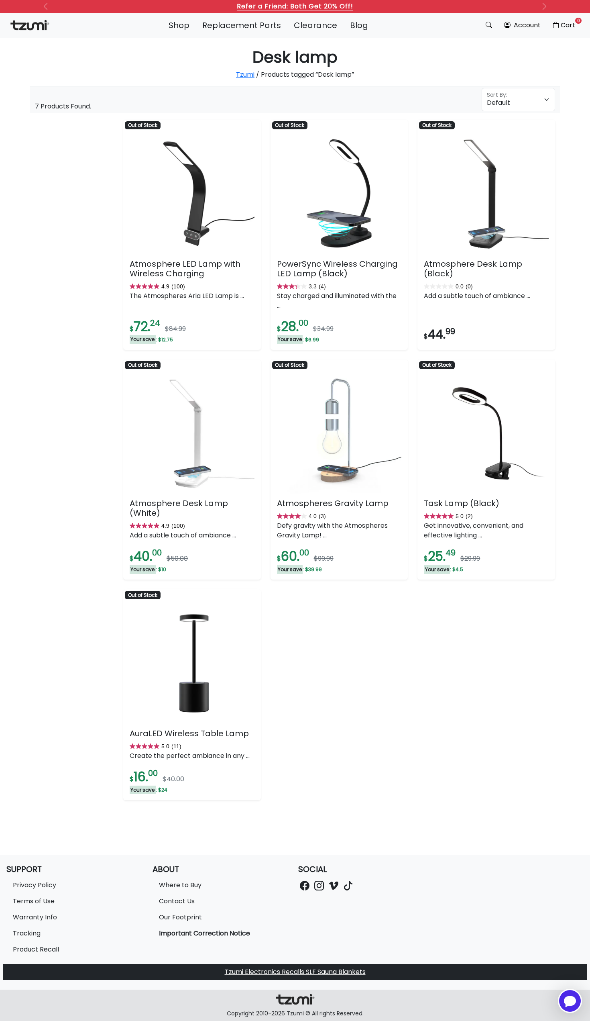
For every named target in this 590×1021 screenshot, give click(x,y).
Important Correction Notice (204, 933)
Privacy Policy (34, 885)
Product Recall (36, 949)
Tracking (27, 933)
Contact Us (177, 901)
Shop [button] (179, 25)
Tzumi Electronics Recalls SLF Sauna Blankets (295, 971)
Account (526, 25)
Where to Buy (180, 885)
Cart (570, 24)
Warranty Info (35, 917)
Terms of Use (34, 901)
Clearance (315, 25)
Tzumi (245, 74)
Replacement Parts (241, 25)
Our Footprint (180, 917)
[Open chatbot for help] (570, 1001)
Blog (359, 25)
